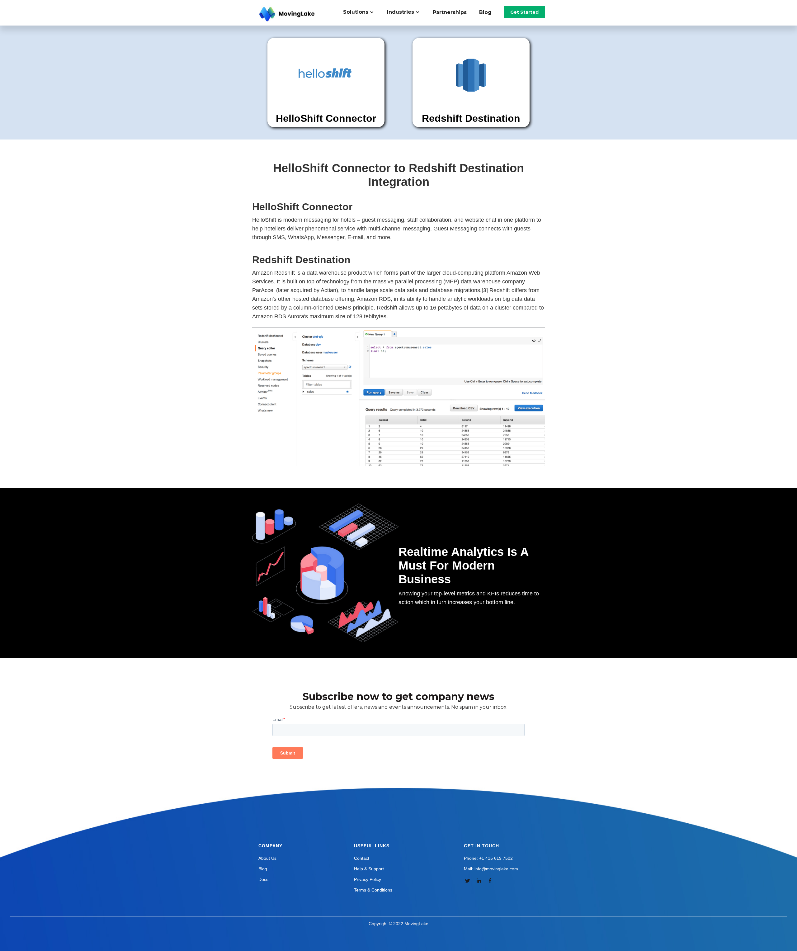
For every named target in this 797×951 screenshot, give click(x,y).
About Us (267, 858)
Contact (361, 858)
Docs (263, 879)
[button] (362, 12)
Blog (485, 12)
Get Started (524, 12)
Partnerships (450, 12)
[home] (287, 14)
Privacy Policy (367, 879)
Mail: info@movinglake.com (491, 868)
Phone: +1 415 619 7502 (488, 858)
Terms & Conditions (373, 889)
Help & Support (369, 868)
